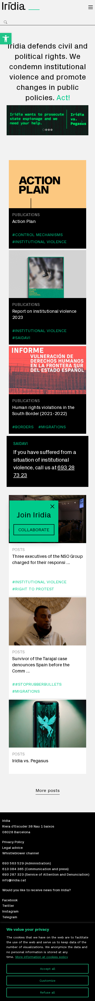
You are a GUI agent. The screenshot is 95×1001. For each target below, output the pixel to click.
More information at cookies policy (41, 957)
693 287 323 (13, 874)
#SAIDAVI (21, 337)
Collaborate (33, 529)
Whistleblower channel (20, 853)
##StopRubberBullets (37, 684)
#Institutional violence (39, 241)
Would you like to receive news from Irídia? (36, 890)
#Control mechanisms (37, 234)
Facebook (10, 900)
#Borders (23, 427)
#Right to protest (33, 589)
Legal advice (12, 847)
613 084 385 (13, 869)
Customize (47, 980)
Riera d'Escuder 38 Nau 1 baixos (28, 826)
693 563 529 (13, 863)
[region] (47, 962)
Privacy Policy (13, 842)
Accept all (47, 968)
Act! (63, 98)
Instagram (10, 911)
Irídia (6, 820)
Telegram (9, 917)
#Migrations (52, 427)
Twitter (8, 905)
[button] (5, 38)
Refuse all (47, 992)
